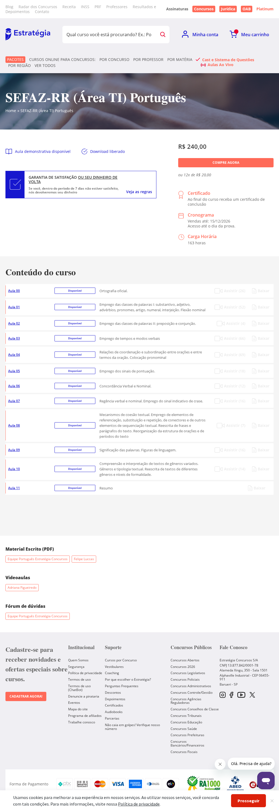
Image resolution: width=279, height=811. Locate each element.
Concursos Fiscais (184, 752)
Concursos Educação (186, 722)
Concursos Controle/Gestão (192, 692)
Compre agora (226, 162)
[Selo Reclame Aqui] (204, 784)
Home (10, 110)
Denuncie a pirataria (83, 696)
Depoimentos (115, 699)
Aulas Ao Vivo (220, 64)
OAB (246, 8)
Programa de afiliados (85, 715)
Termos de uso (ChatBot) (79, 688)
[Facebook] (231, 695)
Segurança (76, 666)
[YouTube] (241, 695)
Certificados (114, 705)
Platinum (265, 9)
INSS (85, 6)
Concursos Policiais (185, 679)
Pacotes (15, 59)
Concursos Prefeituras (187, 735)
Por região (19, 65)
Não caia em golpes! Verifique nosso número (132, 727)
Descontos (113, 692)
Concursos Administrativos (191, 686)
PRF (98, 6)
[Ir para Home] (27, 34)
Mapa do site (78, 709)
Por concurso (114, 59)
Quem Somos (78, 660)
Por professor (148, 59)
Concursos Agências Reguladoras (186, 701)
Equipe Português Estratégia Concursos (38, 559)
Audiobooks (114, 712)
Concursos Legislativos (188, 673)
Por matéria (179, 59)
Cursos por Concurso (121, 660)
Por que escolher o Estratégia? (128, 679)
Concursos (204, 8)
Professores (117, 6)
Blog (9, 6)
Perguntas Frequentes (121, 686)
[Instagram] (223, 695)
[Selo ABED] (235, 784)
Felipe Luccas (84, 559)
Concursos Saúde (184, 728)
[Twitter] (252, 695)
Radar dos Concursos (38, 6)
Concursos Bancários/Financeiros (187, 743)
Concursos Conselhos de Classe (195, 709)
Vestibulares (114, 666)
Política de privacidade (85, 673)
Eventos (74, 702)
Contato (42, 11)
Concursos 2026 (183, 666)
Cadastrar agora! (26, 696)
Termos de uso (79, 679)
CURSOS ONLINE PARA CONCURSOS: (62, 59)
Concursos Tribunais (186, 715)
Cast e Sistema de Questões (228, 59)
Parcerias (112, 718)
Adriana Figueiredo (22, 587)
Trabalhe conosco (81, 722)
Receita (69, 6)
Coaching (112, 673)
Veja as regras (139, 192)
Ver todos (45, 65)
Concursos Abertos (185, 660)
